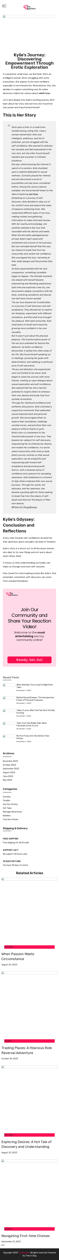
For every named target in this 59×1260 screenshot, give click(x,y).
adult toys (44, 93)
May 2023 (7, 780)
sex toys (33, 194)
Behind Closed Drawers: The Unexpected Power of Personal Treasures (35, 698)
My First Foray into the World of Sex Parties (32, 737)
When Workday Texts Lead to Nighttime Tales (34, 686)
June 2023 (8, 776)
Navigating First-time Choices (25, 1236)
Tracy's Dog (30, 1255)
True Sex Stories (10, 819)
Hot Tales (7, 808)
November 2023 (10, 761)
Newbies (7, 815)
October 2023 (9, 765)
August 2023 (9, 772)
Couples (6, 800)
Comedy (7, 797)
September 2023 (11, 768)
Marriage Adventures (12, 812)
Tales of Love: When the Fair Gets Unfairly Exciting (35, 711)
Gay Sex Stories (10, 804)
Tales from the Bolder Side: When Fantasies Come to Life (31, 724)
